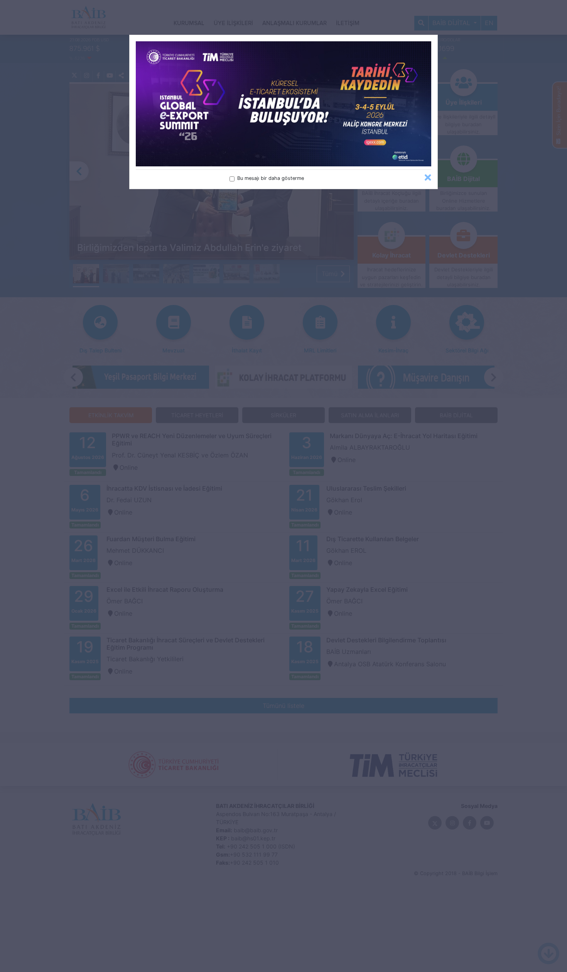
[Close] (428, 178)
